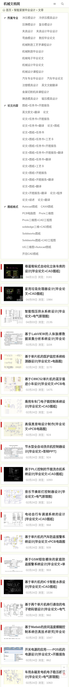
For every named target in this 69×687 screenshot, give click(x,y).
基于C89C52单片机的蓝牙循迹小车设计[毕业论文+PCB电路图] (45, 383)
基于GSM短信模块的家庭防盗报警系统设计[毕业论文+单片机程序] (45, 564)
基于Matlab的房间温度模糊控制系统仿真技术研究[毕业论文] (45, 631)
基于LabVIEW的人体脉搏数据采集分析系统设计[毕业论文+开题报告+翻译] (45, 338)
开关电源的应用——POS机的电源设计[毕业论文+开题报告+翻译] (45, 654)
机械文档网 (12, 4)
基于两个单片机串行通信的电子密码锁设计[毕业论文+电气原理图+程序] (45, 609)
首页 (8, 10)
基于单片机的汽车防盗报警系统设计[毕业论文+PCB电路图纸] (45, 541)
